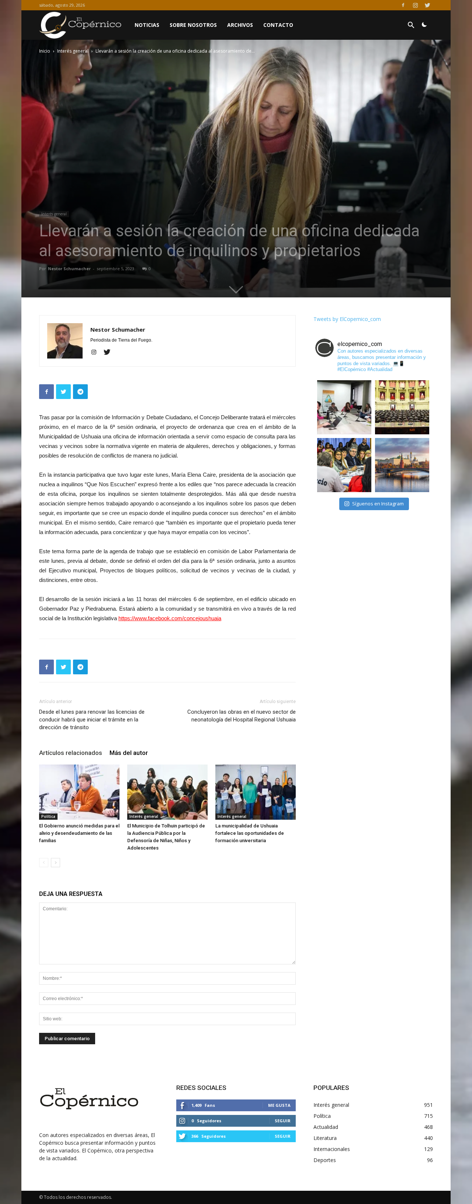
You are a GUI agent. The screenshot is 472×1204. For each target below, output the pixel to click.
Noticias (147, 24)
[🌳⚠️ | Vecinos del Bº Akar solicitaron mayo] (344, 407)
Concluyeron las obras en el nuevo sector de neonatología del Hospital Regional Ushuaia (241, 716)
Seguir (283, 1120)
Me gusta (279, 1105)
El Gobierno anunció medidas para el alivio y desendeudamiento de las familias (79, 833)
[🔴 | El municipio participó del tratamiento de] (344, 465)
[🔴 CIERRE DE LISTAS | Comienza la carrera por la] (402, 407)
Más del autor (129, 752)
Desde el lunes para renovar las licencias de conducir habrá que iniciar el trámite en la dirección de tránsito (92, 720)
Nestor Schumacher (69, 268)
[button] (411, 25)
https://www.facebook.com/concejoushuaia (169, 618)
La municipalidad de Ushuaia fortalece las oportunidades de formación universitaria (249, 833)
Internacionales (331, 1148)
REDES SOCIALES (201, 1087)
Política (48, 816)
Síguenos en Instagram (378, 503)
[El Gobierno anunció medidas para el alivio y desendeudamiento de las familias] (79, 792)
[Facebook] (403, 5)
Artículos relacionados (70, 752)
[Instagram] (415, 5)
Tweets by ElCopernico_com (347, 318)
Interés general (72, 51)
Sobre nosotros (193, 24)
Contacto (278, 24)
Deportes (324, 1160)
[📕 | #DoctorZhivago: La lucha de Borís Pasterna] (402, 465)
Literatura (325, 1137)
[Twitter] (427, 5)
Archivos (240, 24)
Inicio (44, 51)
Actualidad (325, 1126)
